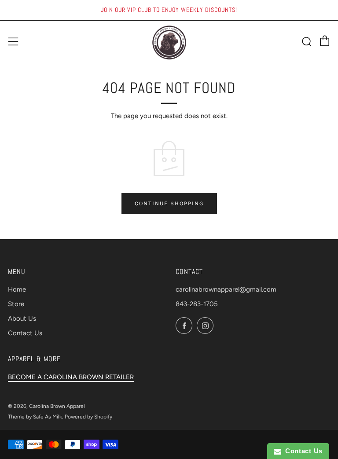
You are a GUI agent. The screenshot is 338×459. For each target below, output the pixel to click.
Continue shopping (169, 203)
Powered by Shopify (88, 417)
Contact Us (25, 333)
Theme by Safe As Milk (35, 417)
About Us (22, 318)
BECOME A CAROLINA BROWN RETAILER (71, 377)
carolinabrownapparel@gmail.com (226, 289)
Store (16, 304)
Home (17, 289)
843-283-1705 (197, 304)
